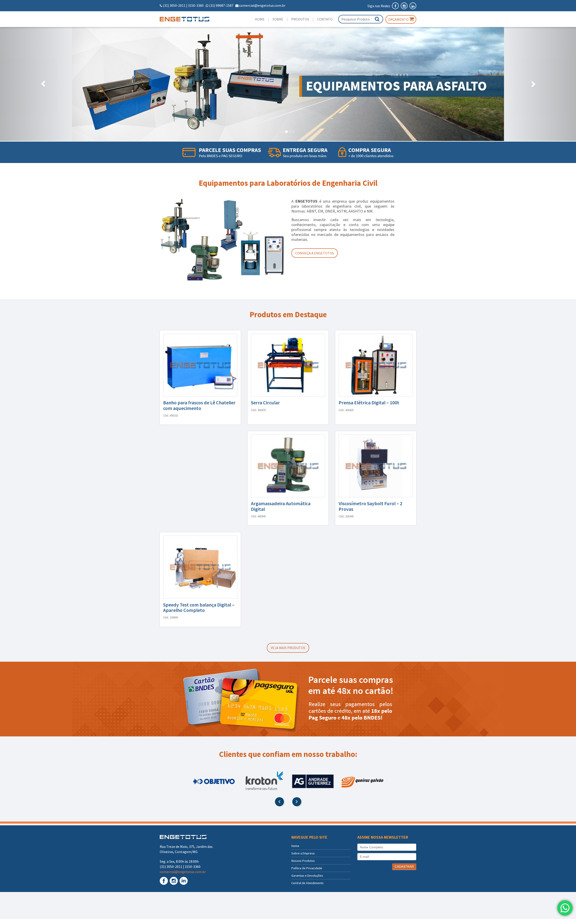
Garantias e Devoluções (307, 876)
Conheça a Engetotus (314, 253)
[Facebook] (395, 6)
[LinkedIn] (413, 6)
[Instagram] (404, 6)
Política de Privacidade (306, 868)
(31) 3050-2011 (174, 5)
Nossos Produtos (303, 861)
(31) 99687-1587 (221, 5)
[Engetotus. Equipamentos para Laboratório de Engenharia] (189, 19)
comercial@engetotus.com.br (262, 5)
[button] (43, 84)
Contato (325, 19)
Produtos (300, 19)
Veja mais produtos (288, 647)
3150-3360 (196, 5)
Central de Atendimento (307, 883)
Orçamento (398, 19)
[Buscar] (377, 19)
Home (260, 19)
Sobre (277, 19)
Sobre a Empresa (303, 853)
